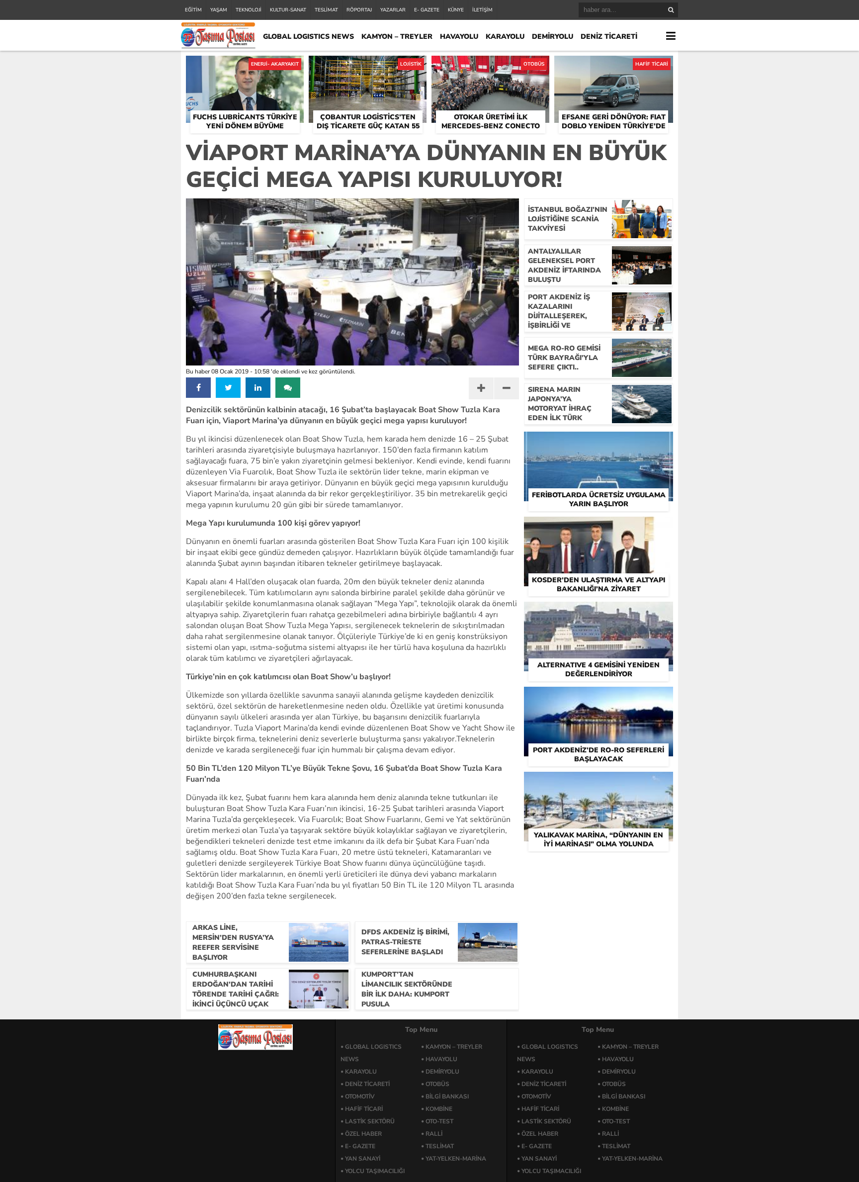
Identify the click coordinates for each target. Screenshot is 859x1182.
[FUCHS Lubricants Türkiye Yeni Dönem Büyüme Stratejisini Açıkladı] (245, 67)
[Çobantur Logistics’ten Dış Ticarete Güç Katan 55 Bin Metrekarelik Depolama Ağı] (368, 67)
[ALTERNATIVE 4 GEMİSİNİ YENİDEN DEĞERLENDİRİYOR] (598, 613)
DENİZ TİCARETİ (609, 36)
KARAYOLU (505, 36)
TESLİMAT (326, 9)
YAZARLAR (393, 9)
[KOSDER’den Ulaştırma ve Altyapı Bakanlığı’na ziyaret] (598, 528)
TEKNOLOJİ (248, 9)
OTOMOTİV (360, 1096)
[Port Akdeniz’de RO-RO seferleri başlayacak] (598, 698)
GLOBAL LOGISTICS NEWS (308, 36)
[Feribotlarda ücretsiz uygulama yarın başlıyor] (598, 443)
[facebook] (198, 387)
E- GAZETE (426, 9)
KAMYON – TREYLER (396, 36)
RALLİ (434, 1134)
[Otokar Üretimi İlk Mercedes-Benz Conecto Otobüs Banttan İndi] (490, 67)
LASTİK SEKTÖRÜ (370, 1121)
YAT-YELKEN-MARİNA (456, 1159)
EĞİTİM (193, 9)
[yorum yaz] (287, 387)
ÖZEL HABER (363, 1134)
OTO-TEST (439, 1121)
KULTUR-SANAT (288, 9)
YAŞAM (218, 9)
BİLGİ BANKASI (447, 1096)
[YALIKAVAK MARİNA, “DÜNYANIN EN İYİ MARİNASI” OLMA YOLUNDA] (598, 783)
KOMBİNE (439, 1109)
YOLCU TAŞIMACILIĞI (375, 1171)
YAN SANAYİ (362, 1159)
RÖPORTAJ (359, 9)
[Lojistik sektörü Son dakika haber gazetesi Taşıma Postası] (218, 45)
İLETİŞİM (482, 9)
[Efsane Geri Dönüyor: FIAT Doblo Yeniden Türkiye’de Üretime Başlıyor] (613, 67)
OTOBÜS (437, 1084)
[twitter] (228, 387)
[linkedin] (258, 387)
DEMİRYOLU (552, 36)
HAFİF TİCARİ (364, 1109)
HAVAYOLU (459, 36)
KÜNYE (456, 9)
